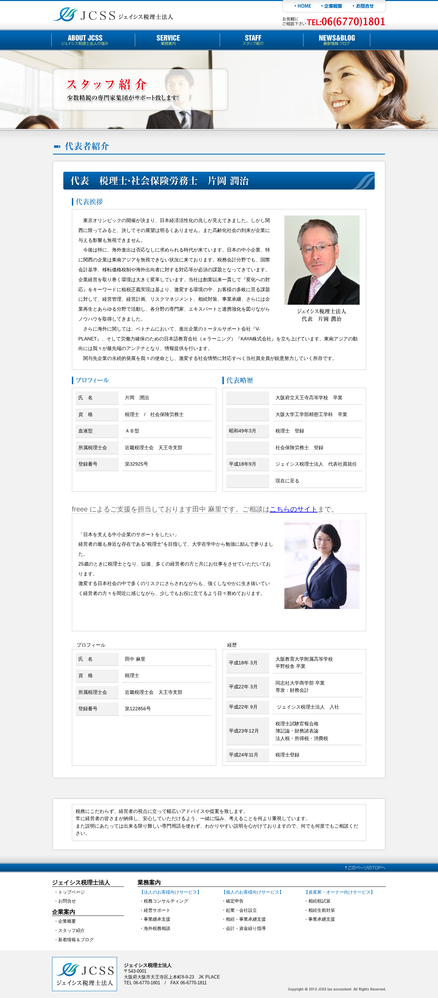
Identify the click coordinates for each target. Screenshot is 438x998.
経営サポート (157, 910)
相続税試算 (319, 901)
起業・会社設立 (241, 910)
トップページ (71, 892)
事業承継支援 (321, 919)
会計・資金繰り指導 (246, 928)
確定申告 (235, 901)
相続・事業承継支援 (246, 919)
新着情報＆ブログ (76, 939)
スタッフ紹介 (71, 930)
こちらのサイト (294, 509)
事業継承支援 (157, 919)
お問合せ (67, 901)
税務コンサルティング (166, 901)
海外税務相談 (157, 928)
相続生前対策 (321, 910)
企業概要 (67, 921)
